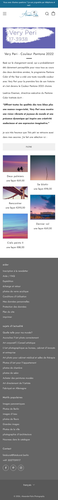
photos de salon (11, 373)
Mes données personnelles (16, 301)
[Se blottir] (42, 167)
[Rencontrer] (15, 192)
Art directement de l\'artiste (16, 383)
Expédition (8, 281)
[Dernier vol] (42, 207)
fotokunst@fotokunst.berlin (16, 455)
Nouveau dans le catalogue (16, 439)
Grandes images (11, 424)
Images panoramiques (14, 403)
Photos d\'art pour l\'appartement (19, 362)
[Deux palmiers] (15, 163)
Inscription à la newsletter (15, 271)
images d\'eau (10, 414)
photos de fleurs (11, 419)
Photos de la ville (11, 429)
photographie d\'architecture (17, 434)
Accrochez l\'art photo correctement (21, 337)
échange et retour (12, 286)
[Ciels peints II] (15, 226)
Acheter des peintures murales (18, 378)
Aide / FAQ (9, 276)
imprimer (7, 317)
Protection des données (14, 306)
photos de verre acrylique (15, 291)
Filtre (29, 146)
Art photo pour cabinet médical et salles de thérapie (29, 357)
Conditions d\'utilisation (14, 296)
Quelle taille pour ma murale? (17, 332)
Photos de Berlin (11, 409)
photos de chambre (12, 368)
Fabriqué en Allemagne (14, 388)
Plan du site (8, 312)
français (27, 485)
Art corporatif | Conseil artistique (19, 342)
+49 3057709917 (12, 460)
